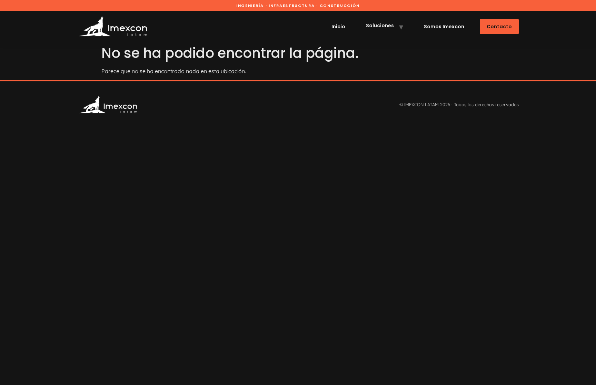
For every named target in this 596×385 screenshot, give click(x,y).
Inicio (338, 26)
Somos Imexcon (444, 26)
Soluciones (380, 25)
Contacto (499, 26)
